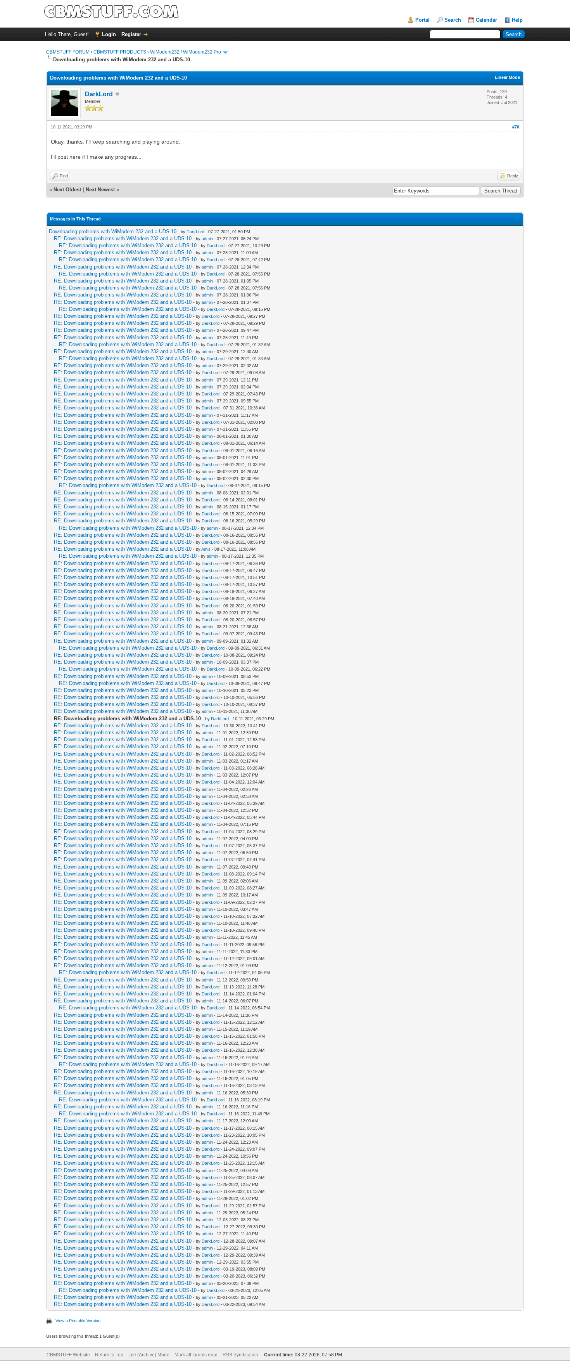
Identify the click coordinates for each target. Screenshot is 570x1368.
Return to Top (109, 1355)
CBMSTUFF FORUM (68, 52)
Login (109, 34)
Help (517, 20)
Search (452, 20)
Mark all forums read (196, 1355)
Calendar (486, 20)
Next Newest (100, 189)
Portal (422, 20)
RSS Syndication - (242, 1355)
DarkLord (99, 94)
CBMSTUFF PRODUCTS (119, 52)
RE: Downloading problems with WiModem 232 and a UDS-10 (123, 238)
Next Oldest (67, 189)
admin (207, 238)
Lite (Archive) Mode (148, 1355)
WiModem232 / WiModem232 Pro (185, 52)
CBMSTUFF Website (68, 1355)
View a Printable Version (77, 1320)
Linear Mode (507, 77)
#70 (515, 127)
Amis (206, 549)
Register (131, 34)
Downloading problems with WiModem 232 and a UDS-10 (112, 231)
